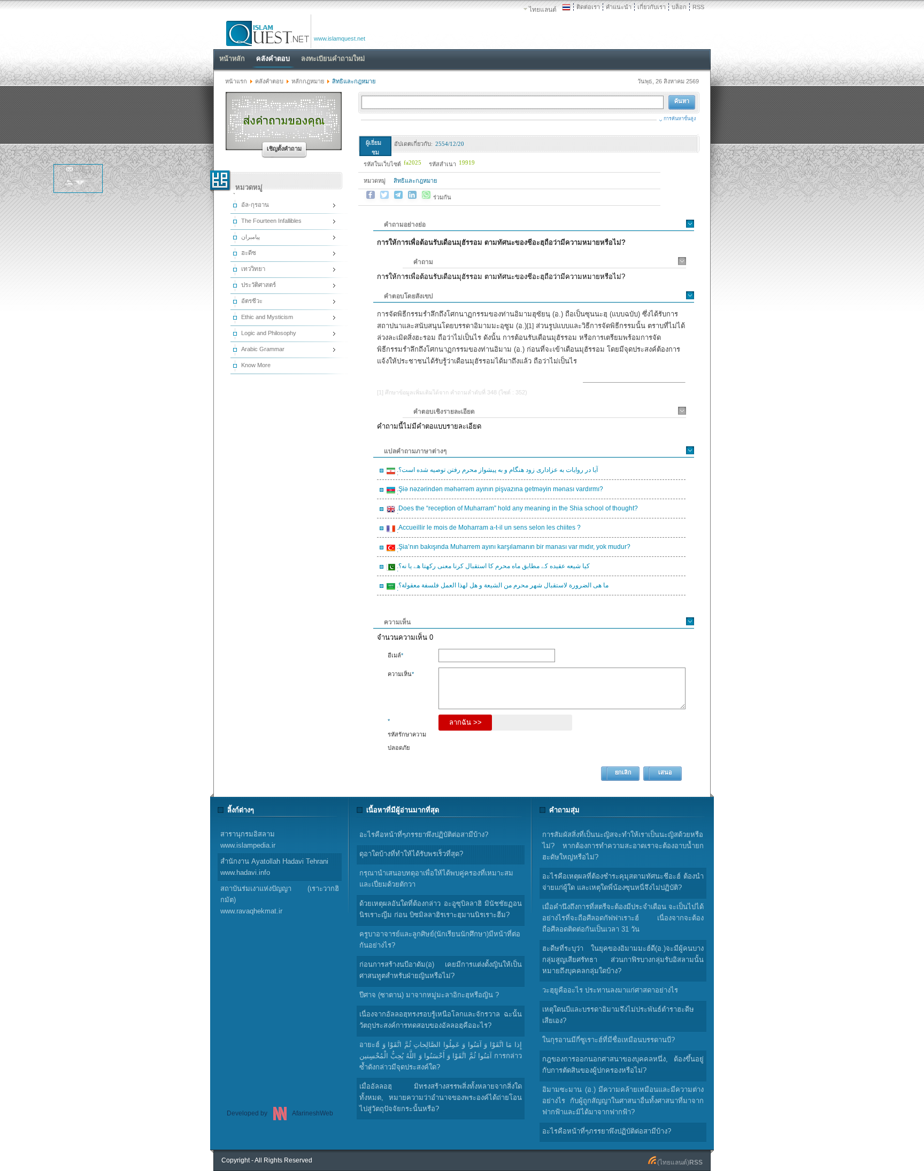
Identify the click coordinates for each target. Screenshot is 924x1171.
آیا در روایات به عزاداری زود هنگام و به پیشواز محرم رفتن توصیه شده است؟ (496, 471)
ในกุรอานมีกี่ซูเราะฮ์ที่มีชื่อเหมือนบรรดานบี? (608, 1040)
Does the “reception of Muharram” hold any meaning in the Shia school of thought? (516, 510)
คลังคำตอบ (269, 81)
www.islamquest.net (339, 38)
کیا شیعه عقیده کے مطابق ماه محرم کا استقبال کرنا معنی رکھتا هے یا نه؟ (492, 567)
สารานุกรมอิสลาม (247, 839)
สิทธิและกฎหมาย (415, 180)
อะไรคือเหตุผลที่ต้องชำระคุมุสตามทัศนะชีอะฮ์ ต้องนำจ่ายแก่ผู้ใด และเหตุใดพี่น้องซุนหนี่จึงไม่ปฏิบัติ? (623, 881)
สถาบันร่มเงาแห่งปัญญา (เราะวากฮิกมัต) (279, 900)
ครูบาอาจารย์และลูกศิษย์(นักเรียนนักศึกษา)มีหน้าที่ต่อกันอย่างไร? (439, 939)
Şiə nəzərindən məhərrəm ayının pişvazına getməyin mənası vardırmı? (499, 490)
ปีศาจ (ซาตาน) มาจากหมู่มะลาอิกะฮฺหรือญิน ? (429, 995)
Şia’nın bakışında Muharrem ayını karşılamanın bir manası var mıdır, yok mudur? (512, 548)
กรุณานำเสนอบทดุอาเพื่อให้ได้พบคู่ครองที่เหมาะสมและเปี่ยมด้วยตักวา (436, 878)
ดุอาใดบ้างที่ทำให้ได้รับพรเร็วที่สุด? (411, 854)
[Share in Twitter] (384, 195)
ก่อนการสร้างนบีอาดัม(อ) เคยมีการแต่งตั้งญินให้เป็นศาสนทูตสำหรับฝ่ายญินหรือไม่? (440, 970)
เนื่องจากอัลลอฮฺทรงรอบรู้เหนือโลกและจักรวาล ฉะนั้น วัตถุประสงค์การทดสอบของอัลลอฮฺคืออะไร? (440, 1019)
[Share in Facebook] (370, 195)
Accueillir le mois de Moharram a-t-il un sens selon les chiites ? (488, 529)
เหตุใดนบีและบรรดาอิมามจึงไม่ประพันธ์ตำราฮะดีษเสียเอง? (618, 1015)
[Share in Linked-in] (412, 195)
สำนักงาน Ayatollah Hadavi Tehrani (274, 867)
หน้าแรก (236, 81)
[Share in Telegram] (398, 195)
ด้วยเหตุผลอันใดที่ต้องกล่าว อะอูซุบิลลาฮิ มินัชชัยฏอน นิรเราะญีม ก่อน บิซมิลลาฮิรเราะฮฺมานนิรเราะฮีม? (440, 909)
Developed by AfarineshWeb (280, 1113)
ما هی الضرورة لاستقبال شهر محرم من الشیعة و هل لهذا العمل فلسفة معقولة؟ (502, 586)
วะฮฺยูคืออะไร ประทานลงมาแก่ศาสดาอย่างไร (610, 990)
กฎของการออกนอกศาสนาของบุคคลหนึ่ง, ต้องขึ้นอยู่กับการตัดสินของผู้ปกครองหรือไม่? (623, 1064)
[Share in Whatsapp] (426, 195)
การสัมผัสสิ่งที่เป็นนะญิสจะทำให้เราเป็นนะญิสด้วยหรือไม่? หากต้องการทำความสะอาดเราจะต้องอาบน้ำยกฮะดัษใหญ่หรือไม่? (623, 846)
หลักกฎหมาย (307, 81)
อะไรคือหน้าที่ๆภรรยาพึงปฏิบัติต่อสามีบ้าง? (606, 1131)
